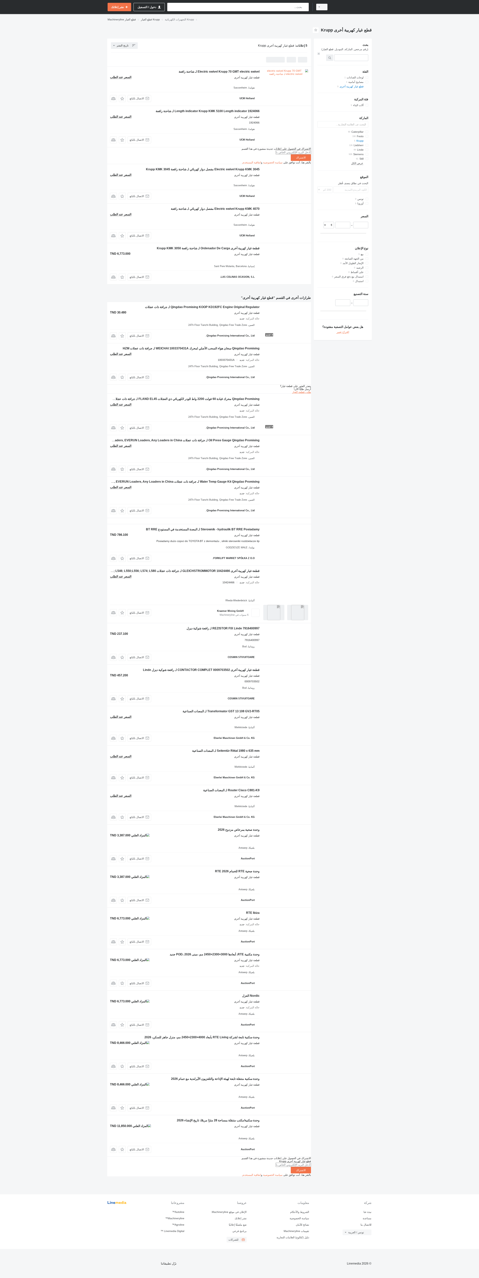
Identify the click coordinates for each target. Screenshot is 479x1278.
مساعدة (367, 1218)
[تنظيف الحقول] (318, 53)
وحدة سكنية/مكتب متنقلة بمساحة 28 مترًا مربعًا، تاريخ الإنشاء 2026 (218, 1120)
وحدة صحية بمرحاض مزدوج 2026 (239, 829)
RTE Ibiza (253, 912)
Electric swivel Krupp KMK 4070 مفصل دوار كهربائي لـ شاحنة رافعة (215, 208)
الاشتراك (301, 157)
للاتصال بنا (366, 1224)
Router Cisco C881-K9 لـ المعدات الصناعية (231, 790)
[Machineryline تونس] (351, 7)
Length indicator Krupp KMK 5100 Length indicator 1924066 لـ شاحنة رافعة (208, 111)
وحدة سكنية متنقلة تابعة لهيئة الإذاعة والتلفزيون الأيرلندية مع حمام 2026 (215, 1078)
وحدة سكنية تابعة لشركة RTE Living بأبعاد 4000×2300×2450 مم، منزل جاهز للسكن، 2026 (202, 1037)
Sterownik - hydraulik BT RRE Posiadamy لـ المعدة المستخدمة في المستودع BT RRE (203, 529)
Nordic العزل (251, 995)
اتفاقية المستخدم (251, 162)
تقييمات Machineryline (296, 1231)
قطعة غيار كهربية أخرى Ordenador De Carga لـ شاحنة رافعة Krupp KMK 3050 (208, 248)
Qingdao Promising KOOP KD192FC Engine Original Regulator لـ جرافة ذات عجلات (202, 307)
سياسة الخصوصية (273, 162)
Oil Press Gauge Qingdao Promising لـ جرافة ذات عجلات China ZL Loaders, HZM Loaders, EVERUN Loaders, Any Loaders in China (168, 440)
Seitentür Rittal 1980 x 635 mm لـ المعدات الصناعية (226, 750)
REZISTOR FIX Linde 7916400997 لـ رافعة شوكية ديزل (223, 628)
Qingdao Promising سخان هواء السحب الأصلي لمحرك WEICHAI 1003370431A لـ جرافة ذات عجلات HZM (191, 348)
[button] (122, 98)
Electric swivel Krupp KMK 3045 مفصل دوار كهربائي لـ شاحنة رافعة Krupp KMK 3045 (203, 169)
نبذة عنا (367, 1211)
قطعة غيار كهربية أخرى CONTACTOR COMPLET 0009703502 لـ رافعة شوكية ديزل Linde (201, 669)
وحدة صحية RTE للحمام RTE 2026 (237, 871)
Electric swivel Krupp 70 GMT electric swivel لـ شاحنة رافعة (219, 71)
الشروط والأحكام (299, 1211)
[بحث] (305, 7)
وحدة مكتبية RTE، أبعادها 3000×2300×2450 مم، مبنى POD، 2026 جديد (215, 954)
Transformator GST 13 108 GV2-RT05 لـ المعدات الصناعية (221, 711)
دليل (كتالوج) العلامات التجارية (293, 1237)
